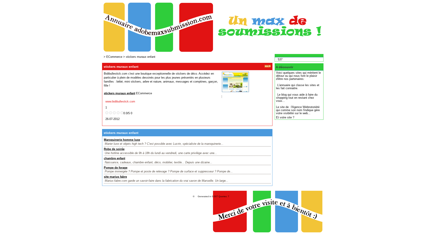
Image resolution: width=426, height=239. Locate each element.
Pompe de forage (115, 167)
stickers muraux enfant (140, 56)
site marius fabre (115, 176)
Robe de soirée (114, 149)
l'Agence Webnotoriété (305, 107)
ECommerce (114, 56)
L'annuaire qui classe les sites (296, 85)
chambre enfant (114, 158)
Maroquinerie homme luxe (122, 139)
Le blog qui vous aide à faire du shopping (297, 96)
